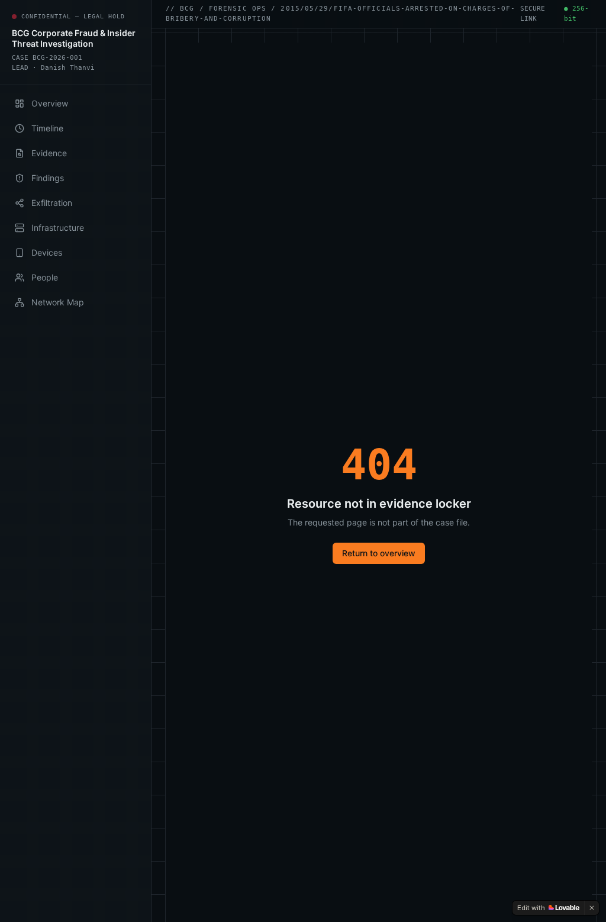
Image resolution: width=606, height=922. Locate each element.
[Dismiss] (592, 908)
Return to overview (378, 553)
